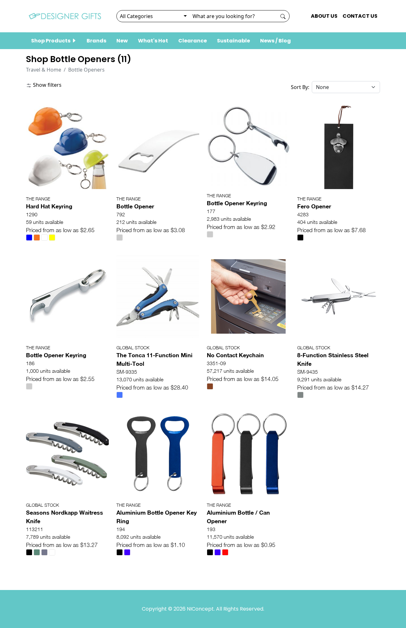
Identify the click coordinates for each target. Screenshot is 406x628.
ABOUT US (324, 16)
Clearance (192, 40)
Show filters (47, 84)
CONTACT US (360, 16)
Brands (96, 40)
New (122, 40)
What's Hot (153, 40)
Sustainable (233, 40)
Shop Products (51, 40)
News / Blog (275, 40)
